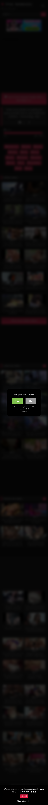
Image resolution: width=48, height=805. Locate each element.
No (30, 401)
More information (24, 801)
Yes (17, 401)
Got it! (24, 796)
